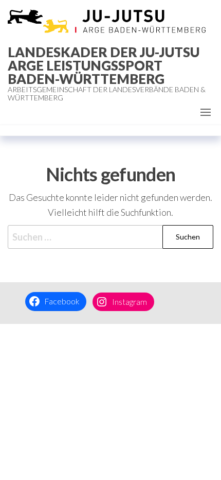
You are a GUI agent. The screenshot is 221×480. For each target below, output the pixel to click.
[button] (205, 112)
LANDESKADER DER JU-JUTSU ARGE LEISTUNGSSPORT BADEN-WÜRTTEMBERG (103, 65)
